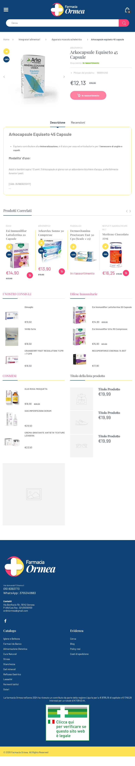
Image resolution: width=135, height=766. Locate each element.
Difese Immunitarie (83, 294)
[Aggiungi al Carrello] (30, 275)
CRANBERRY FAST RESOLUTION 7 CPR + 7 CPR (44, 352)
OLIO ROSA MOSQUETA (36, 389)
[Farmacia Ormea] (67, 9)
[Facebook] (5, 621)
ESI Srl (8, 226)
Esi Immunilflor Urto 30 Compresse (109, 329)
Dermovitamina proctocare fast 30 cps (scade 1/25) (82, 234)
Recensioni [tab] (78, 122)
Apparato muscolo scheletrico (67, 39)
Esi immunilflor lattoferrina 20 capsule (16, 234)
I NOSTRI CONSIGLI (17, 294)
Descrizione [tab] (57, 122)
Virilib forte (30, 329)
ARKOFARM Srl (76, 48)
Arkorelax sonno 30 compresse (51, 232)
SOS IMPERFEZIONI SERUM (38, 410)
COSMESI (9, 376)
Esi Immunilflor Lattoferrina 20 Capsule (112, 307)
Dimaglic (29, 307)
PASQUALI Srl (75, 226)
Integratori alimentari (29, 39)
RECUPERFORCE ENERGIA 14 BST (109, 350)
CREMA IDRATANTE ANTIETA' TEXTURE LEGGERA (45, 434)
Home (6, 39)
